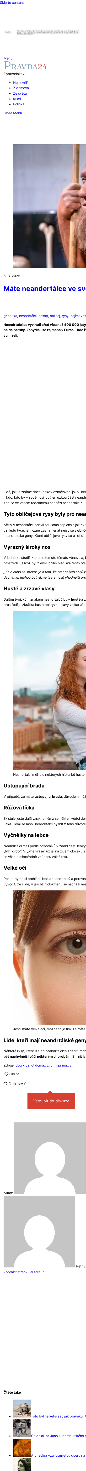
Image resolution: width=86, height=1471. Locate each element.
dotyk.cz (22, 1065)
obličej (55, 316)
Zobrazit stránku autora (22, 1272)
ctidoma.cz (39, 1065)
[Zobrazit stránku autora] (43, 1272)
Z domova (21, 88)
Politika (18, 104)
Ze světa (20, 93)
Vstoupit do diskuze (51, 1101)
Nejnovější (21, 83)
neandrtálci (28, 316)
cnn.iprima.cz (61, 1065)
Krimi (17, 99)
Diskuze (17, 1083)
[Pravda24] (25, 68)
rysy (65, 316)
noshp (43, 316)
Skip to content (12, 2)
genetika (10, 316)
